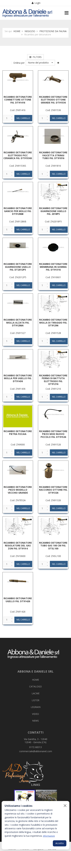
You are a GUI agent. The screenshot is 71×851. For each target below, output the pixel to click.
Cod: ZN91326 (53, 500)
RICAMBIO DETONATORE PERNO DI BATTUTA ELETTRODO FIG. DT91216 (53, 380)
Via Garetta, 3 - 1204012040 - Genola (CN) (35, 741)
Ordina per (19, 62)
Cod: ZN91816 (53, 165)
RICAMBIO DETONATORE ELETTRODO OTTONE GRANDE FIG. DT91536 (53, 99)
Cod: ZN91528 (53, 333)
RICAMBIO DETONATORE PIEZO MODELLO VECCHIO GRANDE (18, 489)
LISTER (35, 700)
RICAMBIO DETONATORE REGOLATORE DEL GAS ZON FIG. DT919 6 (18, 545)
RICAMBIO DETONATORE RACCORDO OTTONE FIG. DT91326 (53, 489)
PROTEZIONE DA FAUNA (53, 31)
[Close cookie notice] (65, 805)
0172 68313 (35, 747)
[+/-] (58, 62)
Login (37, 2)
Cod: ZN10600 (17, 556)
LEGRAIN (35, 707)
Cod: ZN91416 (17, 110)
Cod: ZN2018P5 (53, 221)
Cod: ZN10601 (53, 277)
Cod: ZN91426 (17, 611)
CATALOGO (35, 686)
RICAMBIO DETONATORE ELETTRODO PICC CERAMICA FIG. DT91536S (17, 155)
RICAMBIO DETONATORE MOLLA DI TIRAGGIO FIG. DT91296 (53, 322)
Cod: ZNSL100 (53, 556)
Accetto (59, 843)
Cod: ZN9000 (18, 444)
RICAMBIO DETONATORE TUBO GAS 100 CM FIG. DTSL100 (53, 545)
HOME (16, 31)
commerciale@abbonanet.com (35, 751)
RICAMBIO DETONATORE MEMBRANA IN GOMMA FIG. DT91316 (53, 266)
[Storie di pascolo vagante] (46, 797)
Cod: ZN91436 (17, 388)
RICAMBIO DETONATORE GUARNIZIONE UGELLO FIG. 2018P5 (53, 211)
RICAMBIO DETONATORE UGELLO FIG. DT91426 (18, 600)
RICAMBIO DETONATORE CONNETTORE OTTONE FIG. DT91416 (18, 99)
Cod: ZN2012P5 (17, 277)
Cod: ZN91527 (17, 333)
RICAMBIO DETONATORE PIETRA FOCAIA (18, 433)
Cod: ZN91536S (17, 165)
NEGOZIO (30, 31)
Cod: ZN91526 (53, 444)
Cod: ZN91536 (53, 110)
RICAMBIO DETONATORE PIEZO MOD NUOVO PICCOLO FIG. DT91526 (53, 434)
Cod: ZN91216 (53, 388)
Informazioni (49, 836)
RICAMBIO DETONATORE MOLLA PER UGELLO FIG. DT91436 (18, 378)
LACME (35, 693)
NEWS (35, 720)
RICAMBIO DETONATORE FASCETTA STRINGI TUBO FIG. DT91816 (53, 155)
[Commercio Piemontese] (24, 797)
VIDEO (35, 713)
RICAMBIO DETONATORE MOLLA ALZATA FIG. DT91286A (18, 322)
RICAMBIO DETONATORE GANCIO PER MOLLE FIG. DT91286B (18, 211)
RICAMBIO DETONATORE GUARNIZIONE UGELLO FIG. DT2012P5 (18, 266)
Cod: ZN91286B (17, 221)
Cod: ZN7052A (18, 500)
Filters (36, 57)
